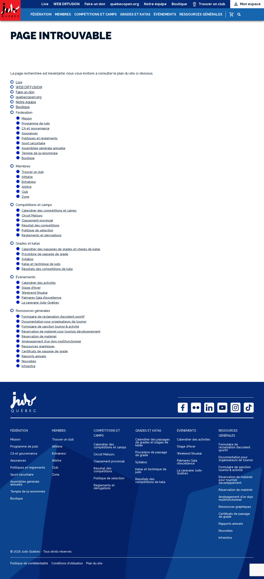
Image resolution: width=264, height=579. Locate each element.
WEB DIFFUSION (66, 4)
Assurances (30, 133)
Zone (25, 196)
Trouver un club (212, 4)
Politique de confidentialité (29, 563)
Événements (165, 14)
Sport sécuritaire (33, 143)
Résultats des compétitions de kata (47, 269)
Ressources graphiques (38, 346)
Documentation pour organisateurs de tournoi (54, 321)
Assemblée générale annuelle (43, 148)
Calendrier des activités (39, 282)
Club (25, 191)
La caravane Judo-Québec (40, 302)
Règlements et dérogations (41, 235)
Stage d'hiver (31, 287)
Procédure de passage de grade (45, 254)
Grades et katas (135, 14)
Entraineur (29, 182)
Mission (27, 118)
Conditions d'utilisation (67, 563)
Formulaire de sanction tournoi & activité (50, 326)
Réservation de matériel (39, 336)
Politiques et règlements (40, 138)
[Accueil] (10, 10)
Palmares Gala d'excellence (41, 297)
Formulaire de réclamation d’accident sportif (53, 316)
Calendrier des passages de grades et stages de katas (61, 249)
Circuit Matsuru (32, 215)
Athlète (27, 177)
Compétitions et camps (95, 14)
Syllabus (27, 259)
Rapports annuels (34, 356)
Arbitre (27, 186)
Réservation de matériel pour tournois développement (61, 331)
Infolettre (28, 366)
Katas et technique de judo (41, 264)
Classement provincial (37, 220)
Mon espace (250, 4)
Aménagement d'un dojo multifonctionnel (51, 341)
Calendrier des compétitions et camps (49, 210)
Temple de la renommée (40, 153)
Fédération (41, 14)
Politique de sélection (37, 230)
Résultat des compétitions (40, 225)
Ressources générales (200, 14)
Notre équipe (155, 4)
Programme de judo (36, 123)
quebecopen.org (124, 4)
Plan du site (94, 563)
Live (44, 4)
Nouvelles (29, 361)
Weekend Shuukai (34, 292)
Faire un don (95, 4)
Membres (63, 14)
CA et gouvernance (36, 128)
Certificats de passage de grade (45, 351)
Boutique (179, 4)
